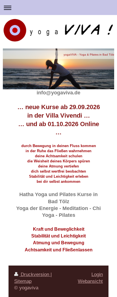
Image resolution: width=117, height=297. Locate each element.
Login (97, 274)
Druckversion (35, 274)
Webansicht (90, 281)
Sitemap (23, 281)
